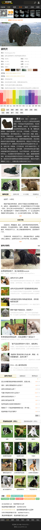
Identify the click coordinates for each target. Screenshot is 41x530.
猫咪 (14, 7)
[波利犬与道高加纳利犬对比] (20, 481)
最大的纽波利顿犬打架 (8, 509)
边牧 (8, 496)
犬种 (8, 7)
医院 (37, 7)
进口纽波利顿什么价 (7, 504)
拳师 (37, 499)
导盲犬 (19, 76)
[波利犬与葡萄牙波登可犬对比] (7, 465)
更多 (39, 245)
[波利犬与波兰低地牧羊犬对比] (7, 481)
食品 (38, 520)
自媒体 (3, 7)
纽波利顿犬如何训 (21, 507)
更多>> (37, 415)
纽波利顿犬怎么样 (19, 504)
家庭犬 (8, 76)
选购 (19, 20)
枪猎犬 (15, 73)
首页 (2, 20)
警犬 (11, 73)
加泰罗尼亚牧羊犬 (30, 496)
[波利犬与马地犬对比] (33, 448)
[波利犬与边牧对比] (7, 431)
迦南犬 (12, 499)
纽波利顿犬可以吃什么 (23, 512)
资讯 (13, 20)
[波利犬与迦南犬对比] (33, 431)
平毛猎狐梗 (5, 499)
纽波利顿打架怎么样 (21, 515)
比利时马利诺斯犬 (17, 496)
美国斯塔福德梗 (30, 499)
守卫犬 (19, 73)
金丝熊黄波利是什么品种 (25, 510)
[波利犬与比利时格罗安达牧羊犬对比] (20, 465)
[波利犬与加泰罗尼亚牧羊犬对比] (20, 431)
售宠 (20, 7)
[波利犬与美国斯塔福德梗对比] (7, 448)
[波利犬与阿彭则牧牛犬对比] (33, 481)
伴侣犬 (12, 76)
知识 (26, 7)
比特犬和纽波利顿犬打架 (9, 512)
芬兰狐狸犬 (19, 499)
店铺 (32, 7)
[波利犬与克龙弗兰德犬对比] (20, 448)
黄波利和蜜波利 (7, 515)
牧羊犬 (8, 73)
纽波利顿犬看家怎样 (8, 507)
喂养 (21, 20)
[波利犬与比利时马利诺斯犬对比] (33, 465)
